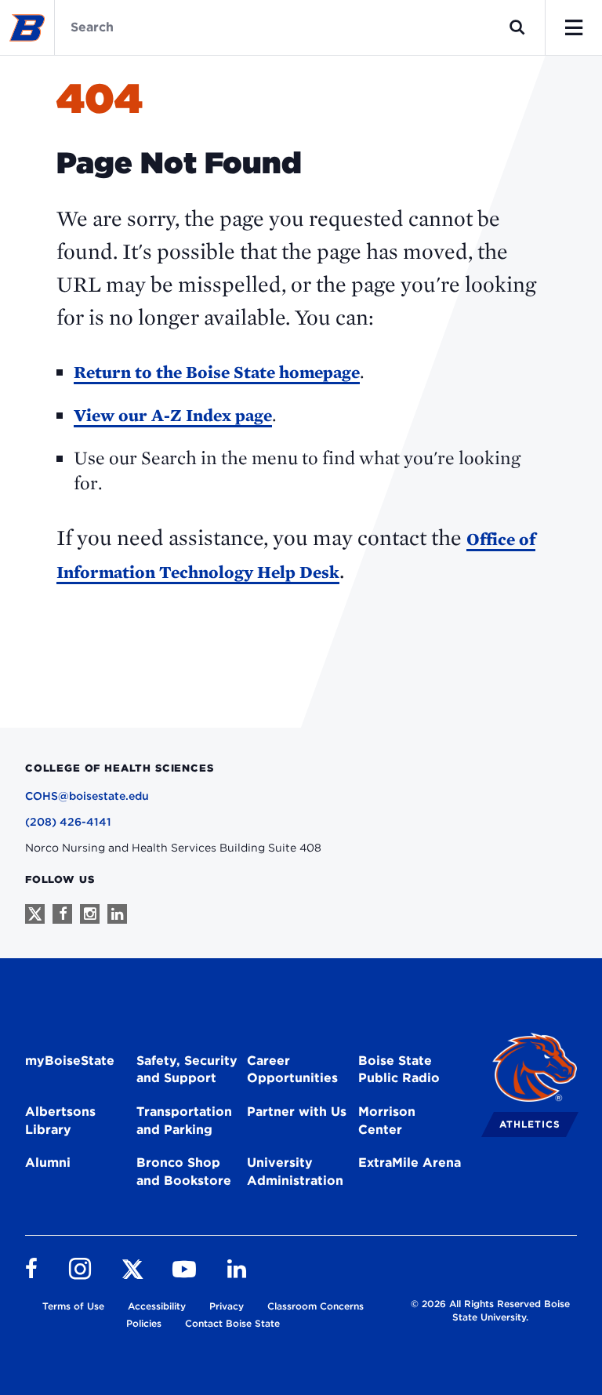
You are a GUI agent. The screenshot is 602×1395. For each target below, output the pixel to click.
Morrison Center (386, 1120)
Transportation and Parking (184, 1120)
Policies (143, 1323)
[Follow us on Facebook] (62, 914)
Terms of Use (73, 1306)
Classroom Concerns (315, 1306)
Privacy (226, 1306)
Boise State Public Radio (399, 1069)
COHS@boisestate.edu (87, 796)
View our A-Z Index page (173, 415)
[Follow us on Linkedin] (117, 914)
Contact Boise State (232, 1323)
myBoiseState (69, 1060)
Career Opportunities (292, 1069)
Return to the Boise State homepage (217, 371)
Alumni (48, 1162)
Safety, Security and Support (187, 1069)
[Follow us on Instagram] (90, 914)
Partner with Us (296, 1111)
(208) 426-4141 (68, 822)
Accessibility (157, 1306)
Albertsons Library (60, 1120)
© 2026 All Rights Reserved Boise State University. (490, 1310)
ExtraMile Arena (409, 1162)
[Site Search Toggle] (517, 27)
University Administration (295, 1171)
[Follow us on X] (35, 914)
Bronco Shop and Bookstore (183, 1171)
